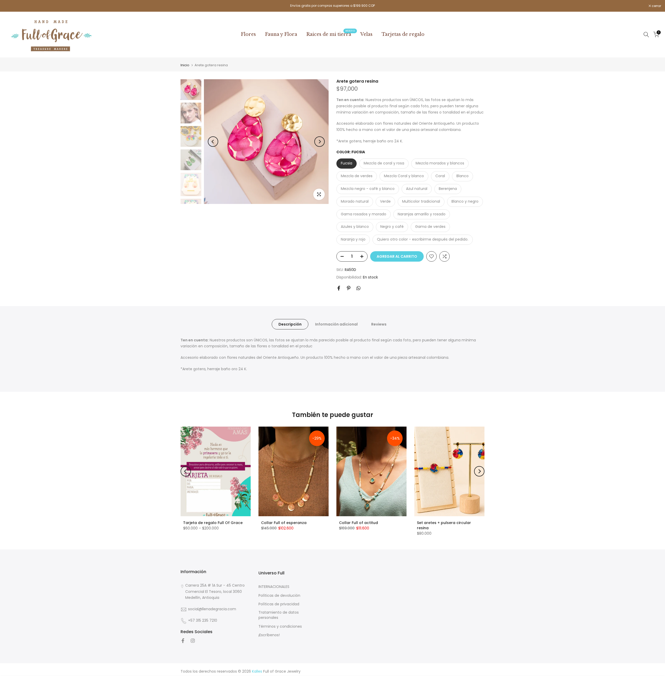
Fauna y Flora (281, 34)
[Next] (319, 141)
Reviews (379, 324)
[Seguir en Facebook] (183, 641)
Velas (366, 34)
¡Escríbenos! (269, 635)
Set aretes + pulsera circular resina (444, 525)
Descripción (290, 324)
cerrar (11, 6)
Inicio (185, 65)
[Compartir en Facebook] (338, 288)
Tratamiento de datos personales (278, 615)
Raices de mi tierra (330, 34)
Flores (248, 34)
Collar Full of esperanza (284, 522)
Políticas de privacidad (278, 604)
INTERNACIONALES (273, 586)
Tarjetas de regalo (403, 34)
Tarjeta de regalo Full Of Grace (213, 522)
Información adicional (336, 324)
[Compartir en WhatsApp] (358, 288)
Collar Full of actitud (358, 522)
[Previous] (213, 141)
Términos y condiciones (280, 626)
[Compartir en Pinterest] (348, 288)
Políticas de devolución (279, 595)
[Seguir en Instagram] (192, 641)
